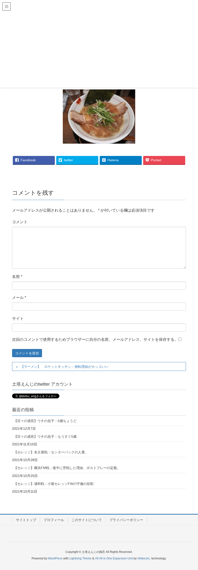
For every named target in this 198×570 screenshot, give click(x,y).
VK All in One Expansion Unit (114, 558)
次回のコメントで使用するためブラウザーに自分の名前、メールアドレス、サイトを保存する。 (95, 339)
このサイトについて (86, 520)
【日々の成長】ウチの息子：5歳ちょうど (45, 421)
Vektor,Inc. (144, 558)
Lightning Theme (80, 558)
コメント (20, 222)
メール (19, 297)
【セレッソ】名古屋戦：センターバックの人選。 (51, 452)
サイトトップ (26, 520)
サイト (18, 318)
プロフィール (54, 520)
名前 (17, 277)
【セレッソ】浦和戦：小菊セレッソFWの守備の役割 (53, 484)
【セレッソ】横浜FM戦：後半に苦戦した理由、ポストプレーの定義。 (67, 468)
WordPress (55, 558)
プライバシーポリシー (126, 520)
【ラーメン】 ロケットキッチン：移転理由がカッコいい (64, 367)
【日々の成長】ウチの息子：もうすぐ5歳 (45, 436)
